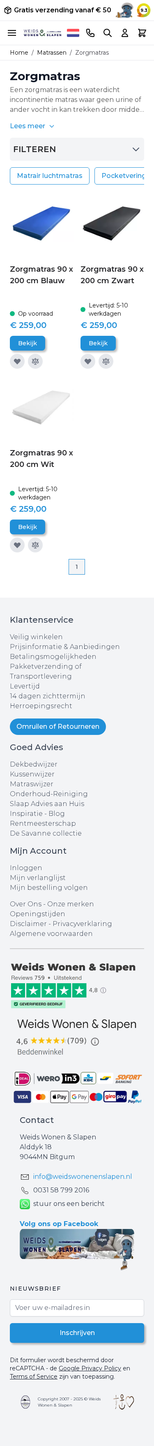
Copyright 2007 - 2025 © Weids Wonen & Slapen (69, 1402)
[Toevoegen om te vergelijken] (35, 361)
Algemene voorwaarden (51, 934)
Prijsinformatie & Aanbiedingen (65, 647)
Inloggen (26, 868)
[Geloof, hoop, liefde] (123, 1402)
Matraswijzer (31, 784)
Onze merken (70, 904)
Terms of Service (33, 1376)
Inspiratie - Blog (37, 814)
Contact (37, 1120)
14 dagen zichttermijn (47, 696)
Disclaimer (29, 924)
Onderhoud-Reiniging (49, 794)
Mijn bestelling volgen (49, 888)
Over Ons (25, 904)
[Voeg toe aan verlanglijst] (17, 361)
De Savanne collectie (46, 833)
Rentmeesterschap (43, 823)
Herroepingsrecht (41, 706)
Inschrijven (77, 1333)
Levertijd (25, 686)
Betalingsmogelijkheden (53, 657)
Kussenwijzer (32, 774)
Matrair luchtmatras (50, 176)
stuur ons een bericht (69, 1204)
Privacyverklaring (82, 924)
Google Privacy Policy (90, 1368)
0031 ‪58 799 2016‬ (61, 1190)
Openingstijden (37, 914)
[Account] (124, 33)
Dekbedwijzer (33, 764)
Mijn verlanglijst (38, 878)
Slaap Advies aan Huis (47, 804)
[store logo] (42, 33)
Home (19, 52)
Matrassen (52, 52)
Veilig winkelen (36, 637)
